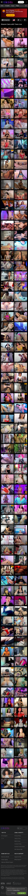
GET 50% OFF (10, 15)
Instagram (5, 835)
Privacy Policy (17, 835)
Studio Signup (4, 859)
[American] (14, 20)
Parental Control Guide (19, 846)
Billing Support (17, 859)
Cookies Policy (17, 843)
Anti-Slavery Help (18, 849)
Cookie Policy (16, 890)
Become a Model (5, 856)
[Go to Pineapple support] (2, 887)
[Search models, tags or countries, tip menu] (26, 5)
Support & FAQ (17, 856)
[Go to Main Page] (8, 2)
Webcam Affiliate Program (7, 862)
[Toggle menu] (1, 2)
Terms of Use (17, 838)
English (20, 828)
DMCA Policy (17, 841)
